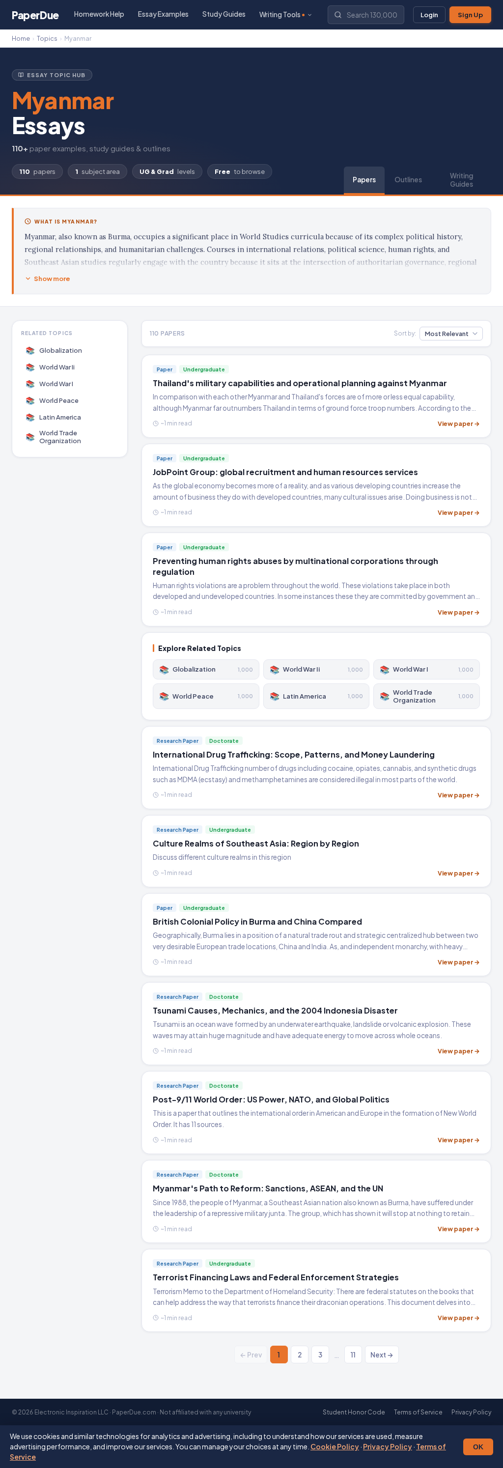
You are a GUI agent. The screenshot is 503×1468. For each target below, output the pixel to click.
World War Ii (50, 366)
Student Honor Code (354, 1412)
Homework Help (99, 14)
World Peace (52, 400)
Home (21, 38)
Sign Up (470, 15)
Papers (364, 179)
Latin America (54, 417)
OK (478, 1447)
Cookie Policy (334, 1446)
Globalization (54, 350)
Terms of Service (418, 1412)
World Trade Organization (54, 437)
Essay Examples (163, 14)
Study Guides (224, 14)
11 (353, 1355)
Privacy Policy (387, 1446)
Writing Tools (280, 14)
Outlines (408, 179)
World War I (50, 383)
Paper (35, 15)
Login (429, 15)
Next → (381, 1355)
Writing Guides (461, 179)
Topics (47, 38)
